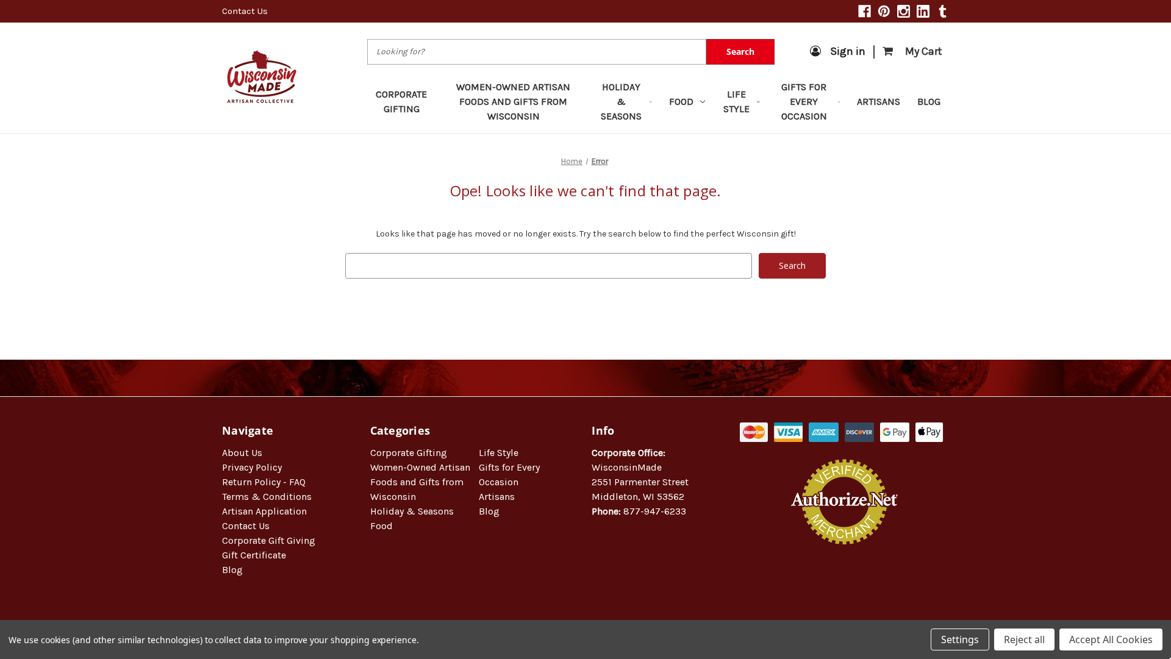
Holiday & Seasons (621, 101)
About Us (242, 452)
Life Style (736, 101)
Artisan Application (264, 511)
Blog (928, 101)
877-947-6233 (654, 511)
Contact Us (245, 10)
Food (681, 101)
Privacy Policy (252, 467)
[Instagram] (903, 11)
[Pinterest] (884, 11)
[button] (844, 583)
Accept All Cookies (1111, 639)
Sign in (847, 51)
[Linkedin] (923, 11)
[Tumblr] (942, 11)
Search (740, 51)
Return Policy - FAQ (264, 482)
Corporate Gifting (401, 101)
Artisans (878, 101)
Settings (960, 639)
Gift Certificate (254, 555)
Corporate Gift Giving (268, 540)
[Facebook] (864, 11)
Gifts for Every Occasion (804, 101)
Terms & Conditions (267, 496)
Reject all (1024, 639)
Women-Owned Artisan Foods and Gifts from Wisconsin (513, 101)
